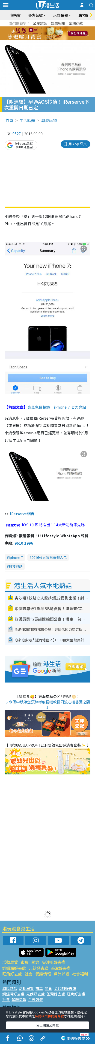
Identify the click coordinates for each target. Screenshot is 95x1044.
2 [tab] (41, 28)
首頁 (9, 120)
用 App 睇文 (77, 143)
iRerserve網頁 (22, 513)
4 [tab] (51, 28)
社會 (29, 974)
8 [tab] (41, 33)
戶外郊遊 (61, 974)
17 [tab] (58, 39)
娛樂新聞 (58, 23)
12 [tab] (60, 33)
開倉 (35, 962)
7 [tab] (37, 33)
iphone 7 (16, 557)
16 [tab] (53, 39)
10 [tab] (51, 33)
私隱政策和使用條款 (49, 1016)
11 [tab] (55, 33)
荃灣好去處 (61, 968)
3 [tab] (46, 28)
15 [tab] (48, 39)
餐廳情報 (43, 974)
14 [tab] (44, 39)
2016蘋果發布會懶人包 (49, 557)
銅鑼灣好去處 (14, 968)
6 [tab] (60, 28)
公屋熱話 (40, 23)
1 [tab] (37, 28)
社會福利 (80, 974)
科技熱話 (16, 566)
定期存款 (76, 23)
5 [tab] (55, 28)
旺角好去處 (12, 974)
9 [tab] (46, 33)
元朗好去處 (38, 968)
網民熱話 (9, 988)
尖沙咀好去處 (53, 962)
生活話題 (27, 120)
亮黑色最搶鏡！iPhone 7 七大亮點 (56, 407)
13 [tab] (39, 39)
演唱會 (15, 15)
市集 (25, 962)
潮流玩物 (49, 120)
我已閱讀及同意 (47, 1025)
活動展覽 (10, 962)
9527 (16, 133)
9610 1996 (24, 543)
